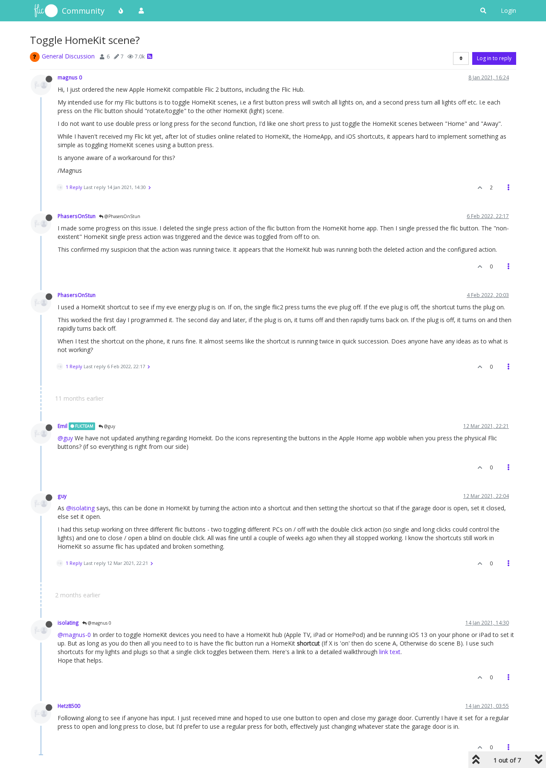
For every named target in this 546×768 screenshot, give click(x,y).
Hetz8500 (69, 705)
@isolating (80, 508)
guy (62, 495)
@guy (109, 426)
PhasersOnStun (77, 215)
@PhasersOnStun (121, 216)
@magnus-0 (74, 635)
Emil (62, 425)
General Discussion (68, 56)
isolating (68, 622)
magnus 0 (70, 77)
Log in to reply (494, 58)
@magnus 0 (99, 623)
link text (390, 652)
